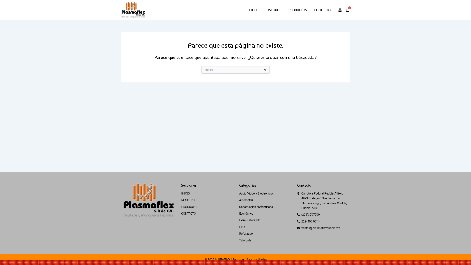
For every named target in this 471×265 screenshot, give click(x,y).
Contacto (322, 10)
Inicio (253, 10)
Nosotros (273, 10)
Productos (298, 10)
